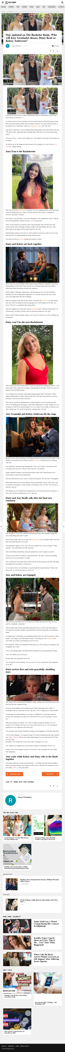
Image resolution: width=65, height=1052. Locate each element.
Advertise (11, 1046)
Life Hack (61, 6)
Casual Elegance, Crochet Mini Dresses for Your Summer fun (16, 838)
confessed (15, 737)
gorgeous (45, 300)
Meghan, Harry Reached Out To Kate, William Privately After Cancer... (39, 880)
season (21, 239)
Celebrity (11, 6)
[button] (3, 2)
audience (15, 767)
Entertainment (51, 6)
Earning (3, 6)
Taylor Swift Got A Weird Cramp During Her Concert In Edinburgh (46, 923)
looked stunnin (36, 539)
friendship (34, 309)
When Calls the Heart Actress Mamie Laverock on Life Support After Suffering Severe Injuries (46, 958)
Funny (31, 6)
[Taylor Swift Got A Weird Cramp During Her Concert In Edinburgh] (17, 926)
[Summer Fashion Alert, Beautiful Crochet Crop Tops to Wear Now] (48, 825)
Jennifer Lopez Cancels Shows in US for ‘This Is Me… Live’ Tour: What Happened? (44, 941)
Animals (24, 6)
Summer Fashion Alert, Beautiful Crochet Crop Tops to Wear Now (45, 838)
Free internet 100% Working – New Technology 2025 (46, 1003)
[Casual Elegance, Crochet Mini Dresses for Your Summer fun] (17, 825)
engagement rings (35, 126)
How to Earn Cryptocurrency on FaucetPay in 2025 (14, 1032)
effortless (49, 638)
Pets (18, 6)
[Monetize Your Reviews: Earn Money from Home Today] (17, 983)
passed (32, 221)
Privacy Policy (24, 1046)
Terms (17, 1046)
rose (22, 117)
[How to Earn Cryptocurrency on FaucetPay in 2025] (17, 1019)
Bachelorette (22, 210)
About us (4, 1046)
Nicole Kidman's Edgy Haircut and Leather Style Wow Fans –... (39, 900)
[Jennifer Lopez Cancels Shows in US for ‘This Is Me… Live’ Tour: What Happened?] (17, 942)
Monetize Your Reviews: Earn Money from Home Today (15, 996)
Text (44, 6)
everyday (37, 460)
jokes (38, 6)
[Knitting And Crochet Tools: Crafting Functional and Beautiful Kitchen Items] (17, 854)
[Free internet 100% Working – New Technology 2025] (48, 986)
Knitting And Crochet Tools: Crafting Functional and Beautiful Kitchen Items (16, 867)
